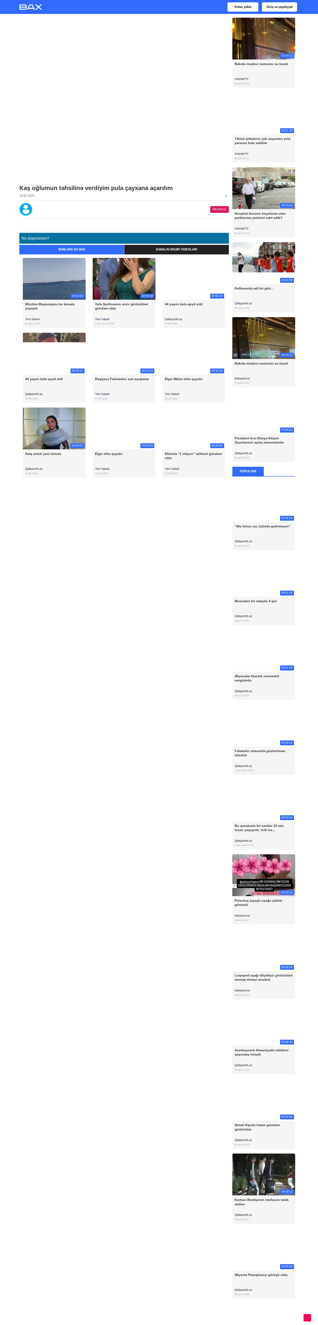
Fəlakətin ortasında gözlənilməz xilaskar (260, 753)
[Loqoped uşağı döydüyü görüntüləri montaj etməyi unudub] (263, 950)
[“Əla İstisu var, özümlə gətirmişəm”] (263, 501)
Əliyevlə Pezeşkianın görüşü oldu (261, 1275)
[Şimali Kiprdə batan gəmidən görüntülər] (263, 1099)
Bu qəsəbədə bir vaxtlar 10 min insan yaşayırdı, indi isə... (259, 828)
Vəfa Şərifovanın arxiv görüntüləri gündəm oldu (121, 306)
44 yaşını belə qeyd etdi (184, 304)
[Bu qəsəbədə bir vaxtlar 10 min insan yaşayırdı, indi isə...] (263, 800)
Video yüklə (242, 7)
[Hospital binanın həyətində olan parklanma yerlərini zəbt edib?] (263, 188)
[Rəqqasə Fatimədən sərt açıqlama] (124, 353)
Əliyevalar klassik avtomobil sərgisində (257, 678)
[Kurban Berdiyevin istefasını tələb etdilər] (263, 1174)
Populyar (248, 471)
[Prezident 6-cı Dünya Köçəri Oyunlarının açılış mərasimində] (263, 412)
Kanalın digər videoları (176, 249)
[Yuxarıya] (307, 1318)
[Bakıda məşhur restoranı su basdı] (263, 38)
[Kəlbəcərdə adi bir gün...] (263, 263)
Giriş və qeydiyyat (279, 7)
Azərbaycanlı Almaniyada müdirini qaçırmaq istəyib (261, 1052)
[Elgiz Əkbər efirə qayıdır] (193, 353)
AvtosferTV (242, 79)
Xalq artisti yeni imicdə (43, 454)
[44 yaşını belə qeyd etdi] (193, 278)
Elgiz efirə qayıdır (108, 454)
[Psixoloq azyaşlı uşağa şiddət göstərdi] (263, 875)
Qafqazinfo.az (173, 319)
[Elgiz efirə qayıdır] (124, 428)
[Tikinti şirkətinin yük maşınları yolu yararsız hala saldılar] (263, 113)
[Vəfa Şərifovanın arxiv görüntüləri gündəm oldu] (124, 278)
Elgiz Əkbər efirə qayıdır (184, 379)
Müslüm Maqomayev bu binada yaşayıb (50, 306)
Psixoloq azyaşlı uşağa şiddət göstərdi (258, 903)
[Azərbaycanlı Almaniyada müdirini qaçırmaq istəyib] (263, 1024)
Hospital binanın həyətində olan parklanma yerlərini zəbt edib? (260, 216)
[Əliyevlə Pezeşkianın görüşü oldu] (263, 1249)
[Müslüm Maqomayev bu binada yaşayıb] (54, 278)
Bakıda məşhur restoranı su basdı (261, 64)
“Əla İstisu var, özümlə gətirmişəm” (262, 526)
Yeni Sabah (32, 319)
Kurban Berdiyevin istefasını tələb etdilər (262, 1202)
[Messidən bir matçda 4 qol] (263, 575)
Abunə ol (219, 209)
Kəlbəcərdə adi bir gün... (254, 288)
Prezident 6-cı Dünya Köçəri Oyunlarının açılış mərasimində (259, 440)
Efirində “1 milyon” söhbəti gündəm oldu (193, 456)
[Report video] (226, 223)
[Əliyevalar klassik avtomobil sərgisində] (263, 650)
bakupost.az (243, 378)
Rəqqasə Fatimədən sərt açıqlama (122, 379)
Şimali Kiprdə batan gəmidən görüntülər (257, 1127)
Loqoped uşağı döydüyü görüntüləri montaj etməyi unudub (264, 977)
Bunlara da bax (71, 249)
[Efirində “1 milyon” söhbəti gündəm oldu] (193, 428)
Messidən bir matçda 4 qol (256, 601)
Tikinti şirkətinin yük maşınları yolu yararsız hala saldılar (263, 141)
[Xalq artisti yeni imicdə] (54, 428)
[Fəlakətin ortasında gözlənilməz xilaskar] (263, 725)
